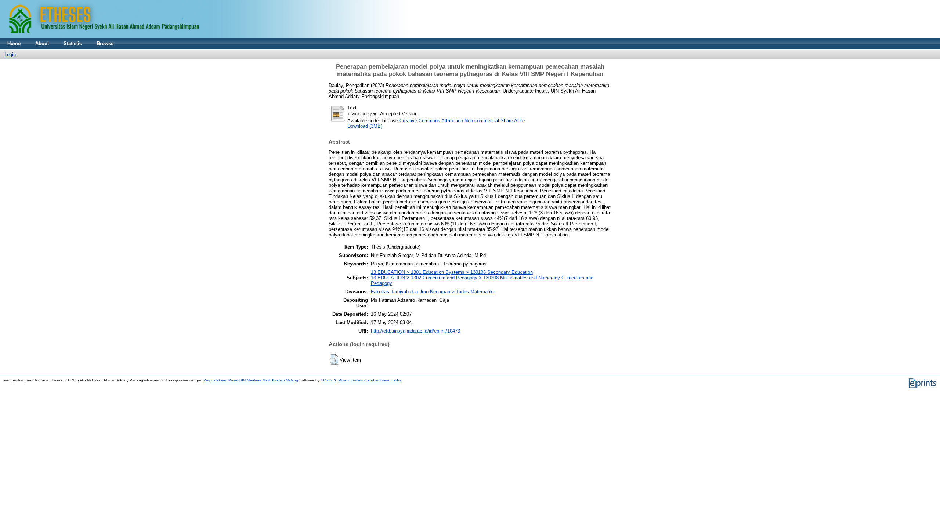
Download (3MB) (364, 126)
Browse (105, 43)
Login (10, 54)
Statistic (73, 43)
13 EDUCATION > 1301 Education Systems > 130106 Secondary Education (452, 272)
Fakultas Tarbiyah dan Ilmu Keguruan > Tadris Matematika (433, 291)
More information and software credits (370, 380)
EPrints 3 (328, 380)
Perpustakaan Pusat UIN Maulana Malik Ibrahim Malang (250, 380)
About (42, 43)
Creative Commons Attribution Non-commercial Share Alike (462, 120)
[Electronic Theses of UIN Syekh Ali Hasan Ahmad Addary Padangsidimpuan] (204, 36)
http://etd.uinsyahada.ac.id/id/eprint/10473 (415, 331)
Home (14, 43)
